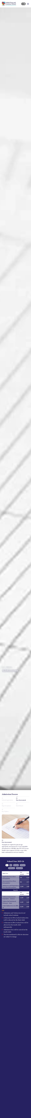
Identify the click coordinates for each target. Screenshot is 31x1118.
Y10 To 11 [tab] (11, 868)
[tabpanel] (15, 904)
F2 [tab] (10, 865)
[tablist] (15, 865)
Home (3, 667)
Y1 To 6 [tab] (16, 865)
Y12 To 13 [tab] (19, 868)
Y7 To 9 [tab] (23, 865)
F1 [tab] (7, 865)
